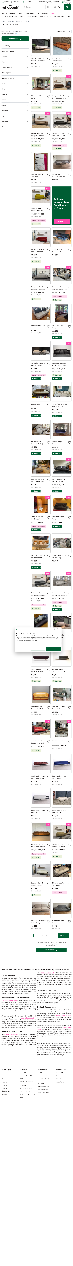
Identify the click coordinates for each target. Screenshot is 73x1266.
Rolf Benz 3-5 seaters (26, 1081)
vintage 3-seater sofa (27, 1018)
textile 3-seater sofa (47, 973)
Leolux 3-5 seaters (25, 1073)
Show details (55, 644)
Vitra (57, 1076)
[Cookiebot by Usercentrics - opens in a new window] (55, 629)
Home (3, 21)
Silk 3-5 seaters (42, 1073)
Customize (37, 648)
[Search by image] (48, 7)
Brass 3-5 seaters (43, 1076)
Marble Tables (60, 1082)
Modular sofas (6, 1079)
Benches (4, 1085)
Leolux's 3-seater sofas (63, 1015)
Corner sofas (6, 1076)
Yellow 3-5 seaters (43, 1086)
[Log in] (59, 7)
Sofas (18, 21)
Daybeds (4, 1088)
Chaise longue (6, 1091)
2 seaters (4, 1073)
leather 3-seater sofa (11, 1034)
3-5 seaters (25, 21)
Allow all (53, 648)
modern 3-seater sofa (10, 1000)
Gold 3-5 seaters (43, 1089)
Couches (4, 1082)
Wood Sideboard (61, 1073)
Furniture (11, 21)
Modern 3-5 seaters (26, 1089)
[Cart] (55, 7)
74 (55, 936)
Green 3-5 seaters (43, 1092)
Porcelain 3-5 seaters (44, 1079)
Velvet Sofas (59, 1079)
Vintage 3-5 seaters (26, 1092)
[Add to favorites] (49, 59)
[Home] (10, 7)
